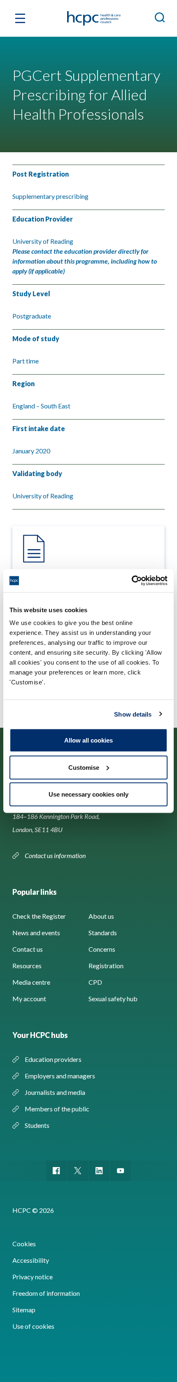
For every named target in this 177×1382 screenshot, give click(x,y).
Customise (83, 767)
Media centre (31, 982)
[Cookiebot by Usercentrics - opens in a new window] (131, 580)
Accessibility (30, 1260)
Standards (102, 932)
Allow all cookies (88, 740)
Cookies (24, 1244)
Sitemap (23, 1310)
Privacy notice (32, 1277)
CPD (95, 982)
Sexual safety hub (112, 998)
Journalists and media (55, 1092)
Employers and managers (60, 1076)
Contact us (27, 949)
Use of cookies (33, 1326)
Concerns (101, 949)
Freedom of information (46, 1293)
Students (37, 1125)
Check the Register (39, 916)
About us (101, 916)
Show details (132, 713)
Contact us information (56, 855)
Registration (105, 965)
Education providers (53, 1059)
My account (29, 998)
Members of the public (57, 1109)
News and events (36, 932)
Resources (27, 965)
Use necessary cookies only (88, 794)
